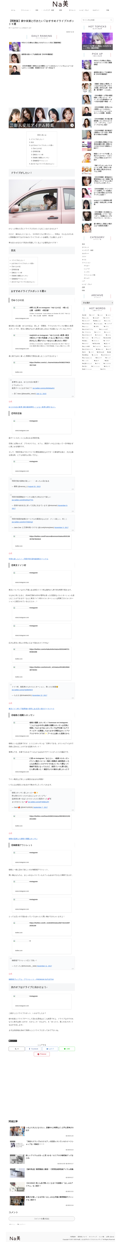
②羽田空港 (36, 151)
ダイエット (85, 247)
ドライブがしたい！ (37, 139)
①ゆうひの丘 (37, 148)
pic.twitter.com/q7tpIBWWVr (22, 690)
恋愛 (83, 287)
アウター (87, 266)
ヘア (83, 281)
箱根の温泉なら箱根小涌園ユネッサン (23, 839)
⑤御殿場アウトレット (40, 161)
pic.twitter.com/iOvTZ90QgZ (22, 522)
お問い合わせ (110, 1236)
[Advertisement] (42, 92)
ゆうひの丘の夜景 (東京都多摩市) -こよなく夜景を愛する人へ (32, 407)
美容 (83, 244)
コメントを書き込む (41, 1219)
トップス (87, 272)
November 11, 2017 (44, 966)
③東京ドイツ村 (38, 154)
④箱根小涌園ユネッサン (41, 157)
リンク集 (101, 1236)
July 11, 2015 (41, 394)
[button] (111, 20)
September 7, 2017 (40, 807)
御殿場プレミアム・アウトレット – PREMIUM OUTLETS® (31, 979)
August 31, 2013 (34, 486)
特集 (83, 290)
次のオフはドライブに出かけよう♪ (42, 164)
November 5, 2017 (61, 527)
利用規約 (73, 1236)
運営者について (82, 1236)
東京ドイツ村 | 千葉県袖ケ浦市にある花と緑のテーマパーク (31, 709)
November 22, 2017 (39, 695)
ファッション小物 (89, 275)
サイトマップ (93, 1236)
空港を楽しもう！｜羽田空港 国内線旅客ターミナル (28, 559)
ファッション (86, 262)
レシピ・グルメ (87, 284)
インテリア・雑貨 (87, 250)
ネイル (84, 259)
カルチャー (13, 1040)
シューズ (87, 269)
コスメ (84, 256)
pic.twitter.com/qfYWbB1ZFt (38, 802)
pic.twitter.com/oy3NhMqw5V (44, 388)
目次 (39, 135)
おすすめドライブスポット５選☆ (42, 145)
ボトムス (87, 278)
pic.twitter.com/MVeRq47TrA (22, 500)
